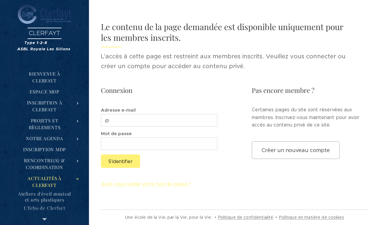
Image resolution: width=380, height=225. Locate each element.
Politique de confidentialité (245, 217)
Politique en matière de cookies (311, 217)
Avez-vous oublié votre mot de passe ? (146, 184)
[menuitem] (44, 77)
